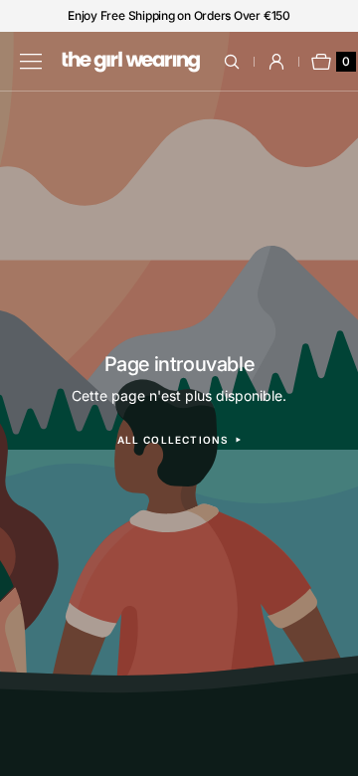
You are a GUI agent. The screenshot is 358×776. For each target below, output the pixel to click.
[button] (243, 62)
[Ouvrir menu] (31, 62)
